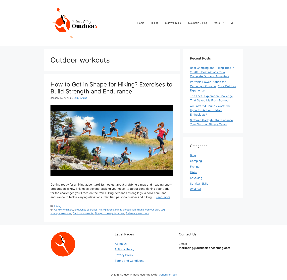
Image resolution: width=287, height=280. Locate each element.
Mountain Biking (197, 22)
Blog (193, 155)
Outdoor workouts (83, 213)
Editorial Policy (124, 249)
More (217, 22)
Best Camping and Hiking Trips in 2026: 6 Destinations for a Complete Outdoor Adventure (212, 72)
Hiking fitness (106, 209)
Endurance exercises (85, 209)
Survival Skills (173, 22)
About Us (121, 243)
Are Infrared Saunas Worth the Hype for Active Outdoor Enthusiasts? (210, 110)
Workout (195, 189)
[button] (232, 23)
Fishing (194, 166)
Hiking (154, 22)
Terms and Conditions (129, 260)
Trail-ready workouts (137, 213)
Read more (163, 197)
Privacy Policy (124, 255)
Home (140, 22)
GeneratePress (168, 274)
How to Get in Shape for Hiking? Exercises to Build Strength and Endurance (111, 88)
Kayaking (196, 178)
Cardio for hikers (63, 209)
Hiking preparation (125, 209)
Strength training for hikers (109, 213)
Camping (196, 161)
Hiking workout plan (148, 209)
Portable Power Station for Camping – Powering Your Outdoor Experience (213, 86)
